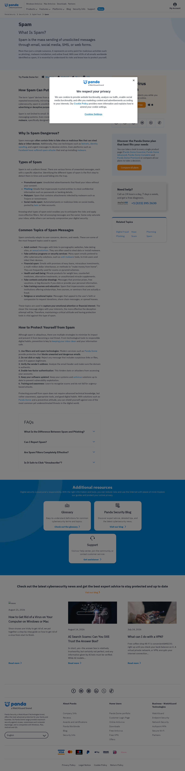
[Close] (134, 80)
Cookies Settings (93, 114)
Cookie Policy (81, 104)
